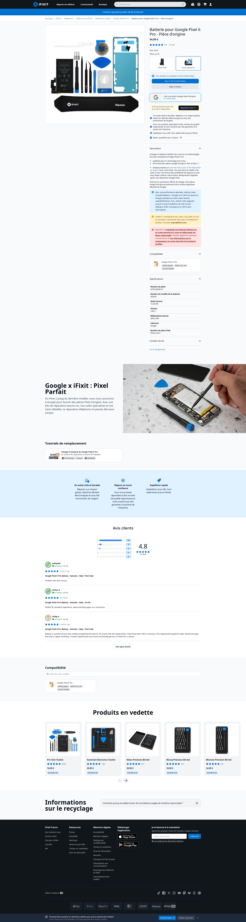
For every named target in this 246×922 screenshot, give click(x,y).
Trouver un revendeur (78, 848)
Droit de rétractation (102, 851)
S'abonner (194, 836)
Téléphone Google (103, 18)
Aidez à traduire (52, 893)
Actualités (73, 836)
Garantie (97, 855)
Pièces (58, 18)
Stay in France (175, 86)
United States (166, 918)
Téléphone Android (84, 18)
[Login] (211, 4)
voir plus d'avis (123, 646)
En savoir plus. (170, 98)
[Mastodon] (184, 892)
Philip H (55, 616)
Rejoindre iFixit (189, 108)
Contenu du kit (157, 340)
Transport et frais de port (104, 859)
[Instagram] (174, 892)
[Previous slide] (120, 780)
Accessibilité (98, 832)
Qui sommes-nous (53, 832)
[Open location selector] (198, 4)
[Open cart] (205, 4)
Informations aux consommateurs (100, 864)
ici (198, 163)
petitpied (56, 563)
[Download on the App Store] (127, 836)
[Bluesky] (189, 893)
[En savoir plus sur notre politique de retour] (181, 137)
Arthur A (56, 590)
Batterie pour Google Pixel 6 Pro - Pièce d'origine (152, 18)
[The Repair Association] (199, 892)
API (46, 848)
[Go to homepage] (41, 4)
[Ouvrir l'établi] (192, 4)
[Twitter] (169, 892)
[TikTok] (158, 892)
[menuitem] (66, 4)
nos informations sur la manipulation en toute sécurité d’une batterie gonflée (175, 241)
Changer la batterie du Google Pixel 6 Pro (79, 452)
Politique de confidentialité (99, 841)
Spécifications (156, 279)
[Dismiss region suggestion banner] (198, 918)
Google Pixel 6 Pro (121, 18)
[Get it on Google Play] (127, 845)
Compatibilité (156, 254)
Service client (51, 836)
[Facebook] (163, 892)
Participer (73, 840)
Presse (72, 832)
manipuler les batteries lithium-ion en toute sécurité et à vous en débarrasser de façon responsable (176, 232)
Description (155, 148)
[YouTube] (179, 892)
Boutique (49, 18)
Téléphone (68, 18)
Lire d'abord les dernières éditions (168, 841)
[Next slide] (126, 780)
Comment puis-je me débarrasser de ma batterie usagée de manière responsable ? (143, 803)
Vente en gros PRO (77, 844)
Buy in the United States (175, 81)
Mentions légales (100, 836)
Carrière (48, 844)
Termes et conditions (102, 847)
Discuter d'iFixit (51, 840)
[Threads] (194, 892)
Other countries (186, 918)
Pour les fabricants (77, 852)
